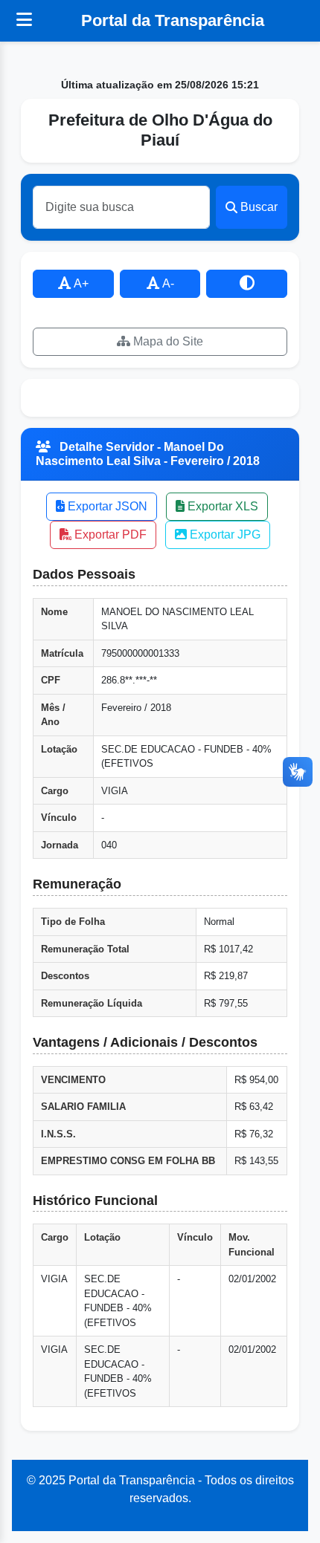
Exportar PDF (109, 534)
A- (167, 283)
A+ (80, 283)
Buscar (259, 207)
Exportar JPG (223, 534)
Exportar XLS (221, 506)
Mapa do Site (166, 341)
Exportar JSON (106, 506)
